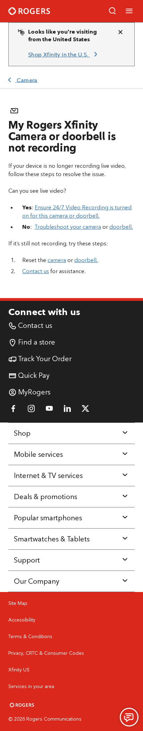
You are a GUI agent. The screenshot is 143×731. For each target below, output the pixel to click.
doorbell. (121, 226)
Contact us (35, 271)
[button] (112, 11)
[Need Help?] (129, 717)
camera (57, 260)
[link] (64, 54)
